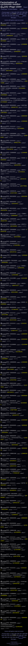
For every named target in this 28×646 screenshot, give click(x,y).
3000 (24, 15)
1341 (8, 15)
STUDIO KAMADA (12, 9)
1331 (5, 13)
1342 (11, 15)
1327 (20, 12)
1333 (11, 13)
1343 (14, 15)
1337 (22, 13)
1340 (5, 15)
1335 (17, 13)
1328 (23, 12)
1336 (20, 13)
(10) (5, 23)
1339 (3, 15)
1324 (12, 12)
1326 (18, 12)
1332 (8, 13)
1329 (26, 12)
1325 (15, 12)
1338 (25, 13)
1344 (16, 15)
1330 (2, 13)
